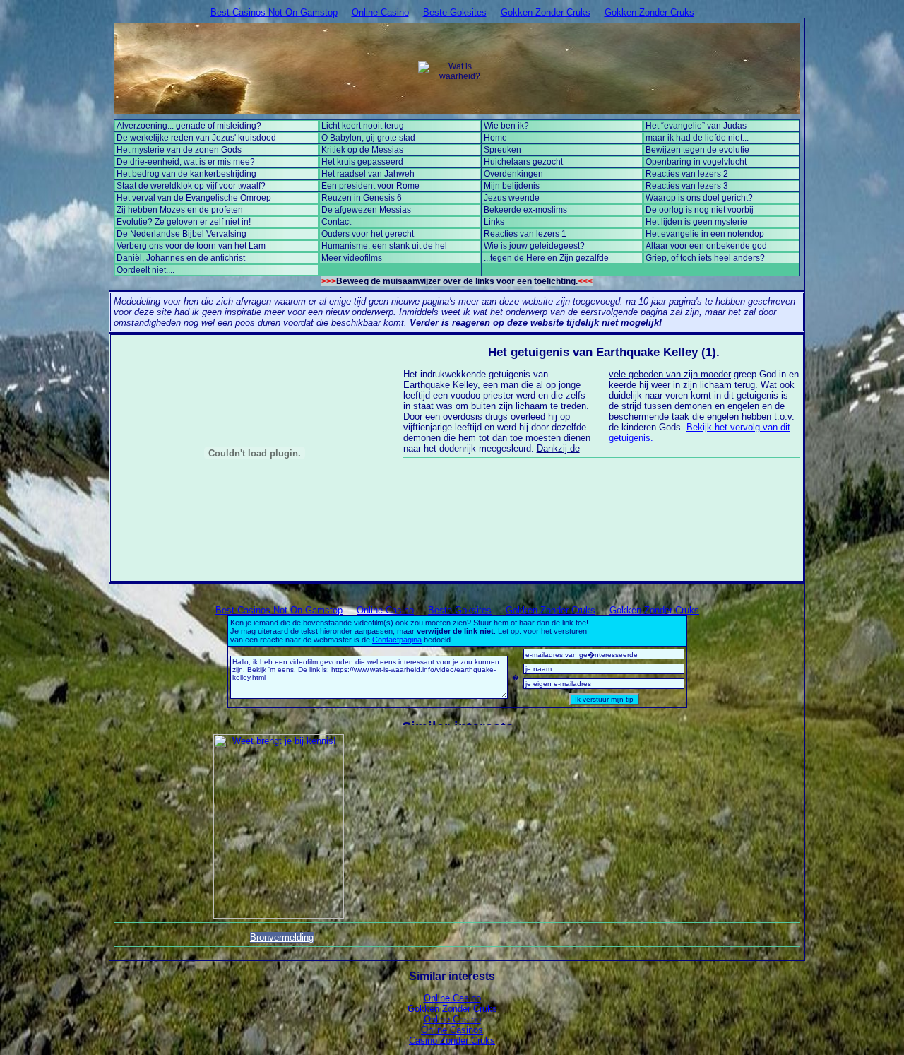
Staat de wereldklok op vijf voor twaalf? (191, 186)
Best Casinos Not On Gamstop (274, 12)
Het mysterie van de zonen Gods (179, 150)
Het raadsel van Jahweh (368, 174)
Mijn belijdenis (512, 186)
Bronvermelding (282, 937)
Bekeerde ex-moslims (525, 210)
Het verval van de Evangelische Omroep (194, 198)
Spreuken (502, 150)
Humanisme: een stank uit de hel (384, 246)
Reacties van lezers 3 (687, 186)
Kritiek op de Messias (362, 150)
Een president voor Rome (370, 186)
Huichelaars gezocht (523, 162)
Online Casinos (452, 1030)
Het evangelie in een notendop (705, 234)
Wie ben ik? (506, 126)
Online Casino (380, 12)
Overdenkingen (513, 174)
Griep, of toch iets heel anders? (705, 258)
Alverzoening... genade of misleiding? (189, 126)
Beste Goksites (455, 12)
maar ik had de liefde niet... (697, 138)
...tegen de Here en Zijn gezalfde (546, 258)
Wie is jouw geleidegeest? (534, 246)
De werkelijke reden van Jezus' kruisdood (196, 138)
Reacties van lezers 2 (687, 174)
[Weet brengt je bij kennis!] (278, 826)
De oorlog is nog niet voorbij (700, 210)
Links (494, 222)
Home (495, 138)
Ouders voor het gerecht (367, 234)
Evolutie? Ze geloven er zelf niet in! (184, 222)
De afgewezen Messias (366, 210)
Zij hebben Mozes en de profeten (180, 210)
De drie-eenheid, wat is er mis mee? (186, 162)
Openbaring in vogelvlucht (696, 162)
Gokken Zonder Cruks (545, 12)
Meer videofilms (351, 258)
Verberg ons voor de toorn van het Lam (191, 246)
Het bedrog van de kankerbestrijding (186, 174)
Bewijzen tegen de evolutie (697, 150)
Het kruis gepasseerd (362, 162)
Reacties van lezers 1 (525, 234)
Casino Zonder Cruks (452, 1040)
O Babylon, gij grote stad (368, 138)
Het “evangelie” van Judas (696, 126)
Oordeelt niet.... (145, 270)
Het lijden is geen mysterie (696, 222)
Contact (336, 222)
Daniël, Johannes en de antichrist (181, 258)
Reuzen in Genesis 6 (361, 198)
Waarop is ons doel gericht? (699, 198)
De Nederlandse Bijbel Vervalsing (181, 234)
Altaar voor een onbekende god (706, 246)
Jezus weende (512, 198)
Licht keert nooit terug (362, 126)
